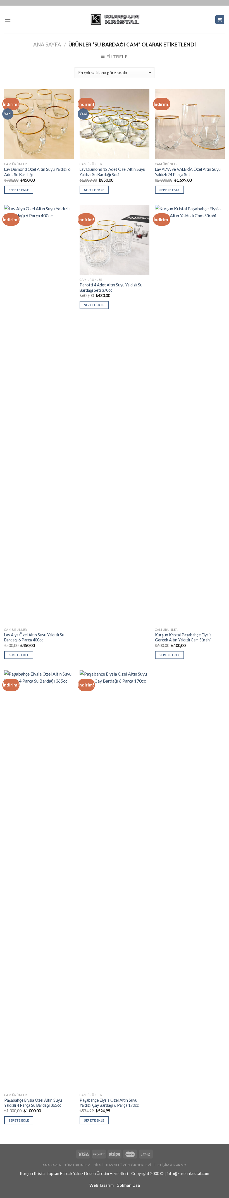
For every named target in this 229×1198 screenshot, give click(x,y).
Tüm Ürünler (77, 1165)
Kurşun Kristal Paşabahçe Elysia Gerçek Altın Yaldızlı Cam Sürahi (183, 637)
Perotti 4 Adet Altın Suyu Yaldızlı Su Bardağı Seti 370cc (111, 287)
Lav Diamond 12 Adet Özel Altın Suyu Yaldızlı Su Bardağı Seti (112, 172)
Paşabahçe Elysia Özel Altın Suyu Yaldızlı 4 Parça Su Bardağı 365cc (33, 1103)
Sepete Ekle (19, 190)
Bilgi (98, 1165)
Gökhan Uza (128, 1185)
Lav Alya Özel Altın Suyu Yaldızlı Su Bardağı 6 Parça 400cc (34, 637)
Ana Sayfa (47, 44)
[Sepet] (220, 19)
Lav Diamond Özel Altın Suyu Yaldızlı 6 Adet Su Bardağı (37, 172)
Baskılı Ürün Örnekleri (128, 1165)
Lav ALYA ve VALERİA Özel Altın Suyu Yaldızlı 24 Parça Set (188, 172)
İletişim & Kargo (170, 1165)
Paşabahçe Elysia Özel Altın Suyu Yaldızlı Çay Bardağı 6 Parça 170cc (109, 1103)
